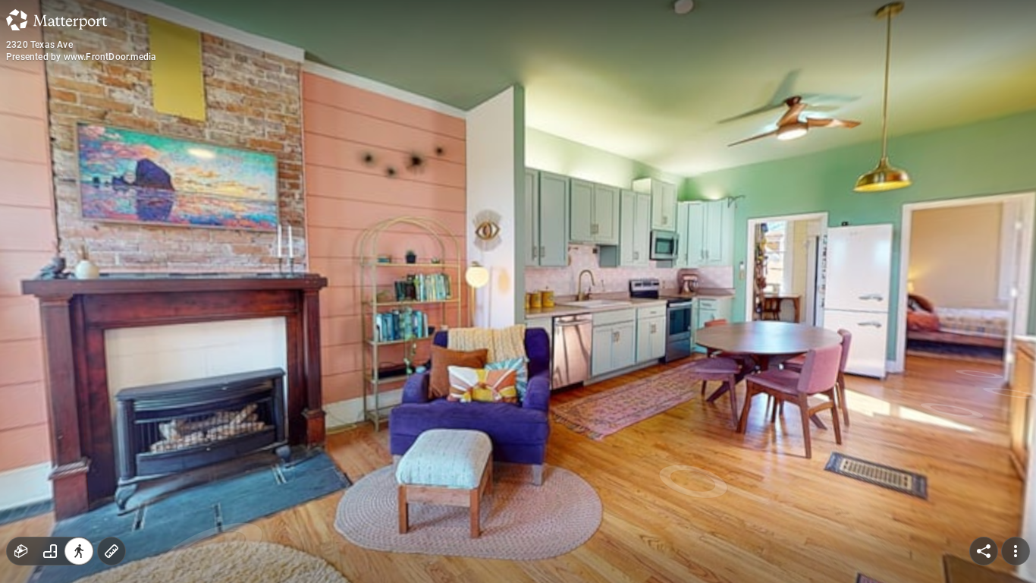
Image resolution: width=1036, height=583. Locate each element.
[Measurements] (111, 551)
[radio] (21, 551)
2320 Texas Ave (39, 44)
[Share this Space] (983, 551)
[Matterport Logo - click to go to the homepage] (56, 19)
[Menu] (1015, 551)
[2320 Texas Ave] (518, 291)
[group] (50, 551)
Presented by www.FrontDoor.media (81, 57)
